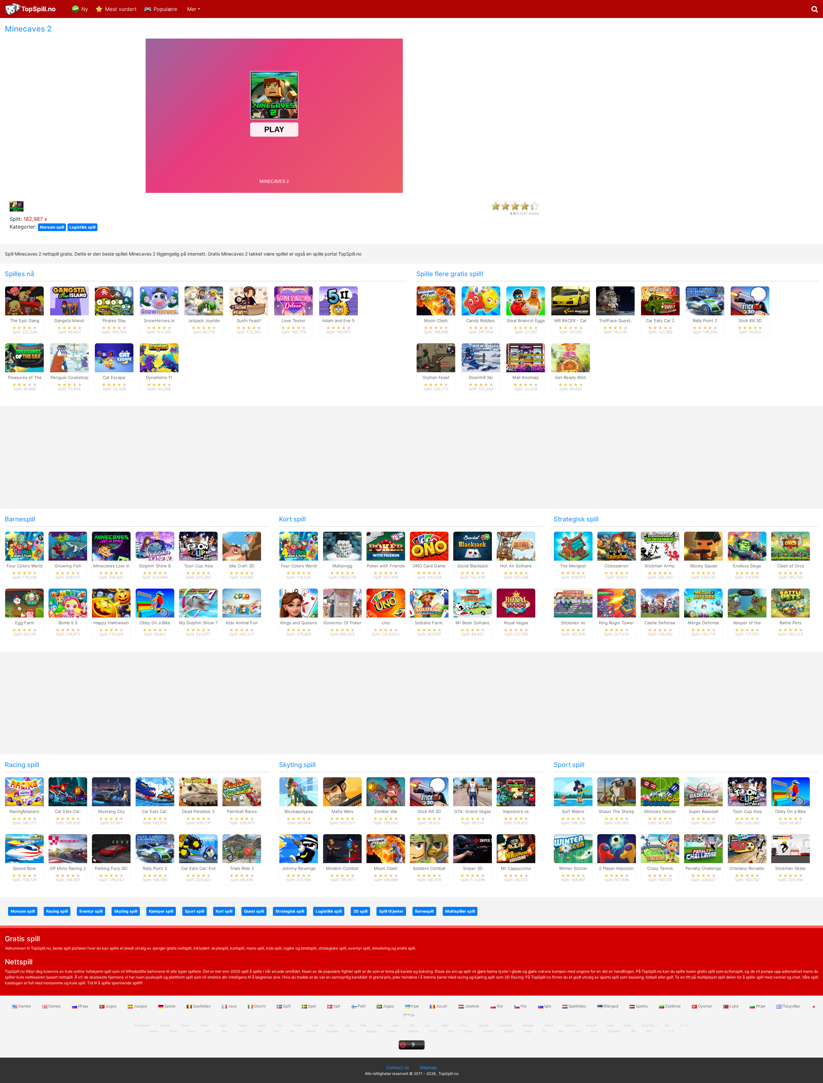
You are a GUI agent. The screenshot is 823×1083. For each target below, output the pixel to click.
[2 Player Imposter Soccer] (616, 848)
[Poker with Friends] (385, 546)
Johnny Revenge (299, 868)
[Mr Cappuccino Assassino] (516, 848)
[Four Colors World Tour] (24, 546)
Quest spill (254, 911)
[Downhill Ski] (481, 357)
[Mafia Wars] (342, 791)
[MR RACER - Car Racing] (570, 300)
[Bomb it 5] (68, 603)
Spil (336, 1006)
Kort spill (292, 519)
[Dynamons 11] (159, 357)
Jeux (232, 1006)
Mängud (610, 1006)
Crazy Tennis (660, 868)
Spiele (169, 1006)
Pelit (361, 1006)
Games (24, 1006)
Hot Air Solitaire (516, 565)
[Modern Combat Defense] (342, 848)
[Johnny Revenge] (298, 848)
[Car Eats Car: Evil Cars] (198, 848)
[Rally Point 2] (705, 300)
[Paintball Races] (241, 791)
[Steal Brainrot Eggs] (525, 300)
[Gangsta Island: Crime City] (69, 300)
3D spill (360, 911)
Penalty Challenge (703, 868)
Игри (760, 1006)
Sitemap (428, 1067)
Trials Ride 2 (242, 868)
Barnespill (20, 519)
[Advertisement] (686, 120)
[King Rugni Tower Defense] (616, 603)
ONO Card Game (429, 565)
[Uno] (385, 603)
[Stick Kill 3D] (750, 300)
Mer (191, 9)
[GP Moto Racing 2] (68, 848)
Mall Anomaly (525, 377)
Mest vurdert (121, 9)
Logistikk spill (82, 227)
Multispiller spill (460, 911)
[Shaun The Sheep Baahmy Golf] (616, 791)
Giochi (260, 1006)
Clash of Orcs (790, 565)
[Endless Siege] (747, 546)
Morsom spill (52, 227)
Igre (547, 1006)
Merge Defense (703, 622)
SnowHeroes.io (159, 320)
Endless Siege (747, 565)
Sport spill (569, 765)
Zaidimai (673, 1006)
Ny (84, 9)
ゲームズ (668, 1031)
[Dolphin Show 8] (155, 546)
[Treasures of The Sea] (24, 357)
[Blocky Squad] (703, 546)
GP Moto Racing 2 (68, 868)
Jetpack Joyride (204, 320)
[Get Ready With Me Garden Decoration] (570, 357)
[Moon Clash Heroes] (436, 300)
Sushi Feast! (249, 320)
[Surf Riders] (573, 791)
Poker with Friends (386, 565)
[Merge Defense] (703, 603)
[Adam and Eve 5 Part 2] (338, 300)
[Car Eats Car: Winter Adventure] (155, 791)
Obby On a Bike (155, 622)
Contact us (397, 1067)
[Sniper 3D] (472, 848)
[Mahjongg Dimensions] (342, 546)
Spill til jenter (391, 911)
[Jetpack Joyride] (204, 300)
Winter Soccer (573, 868)
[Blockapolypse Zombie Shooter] (298, 791)
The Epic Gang (24, 320)
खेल (633, 1031)
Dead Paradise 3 (198, 811)
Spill (287, 1006)
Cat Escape (114, 377)
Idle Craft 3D (241, 565)
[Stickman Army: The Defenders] (660, 546)
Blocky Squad (703, 565)
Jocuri (441, 1006)
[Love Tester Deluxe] (293, 300)
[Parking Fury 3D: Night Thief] (111, 848)
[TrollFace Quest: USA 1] (615, 300)
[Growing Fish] (68, 546)
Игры (83, 1006)
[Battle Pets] (790, 603)
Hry (524, 1006)
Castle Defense (660, 622)
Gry (500, 1006)
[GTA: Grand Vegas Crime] (472, 791)
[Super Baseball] (703, 791)
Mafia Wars (342, 811)
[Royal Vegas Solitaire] (516, 603)
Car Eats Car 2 (660, 320)
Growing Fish (68, 565)
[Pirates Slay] (114, 300)
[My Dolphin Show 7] (198, 603)
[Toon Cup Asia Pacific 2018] (198, 546)
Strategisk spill (576, 519)
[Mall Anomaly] (525, 357)
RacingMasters (24, 811)
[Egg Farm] (24, 603)
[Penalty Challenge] (703, 848)
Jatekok (472, 1006)
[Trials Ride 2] (241, 848)
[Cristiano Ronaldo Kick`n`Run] (747, 848)
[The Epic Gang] (24, 300)
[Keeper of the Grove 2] (747, 603)
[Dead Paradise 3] (198, 791)
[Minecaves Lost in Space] (111, 546)
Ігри (415, 1006)
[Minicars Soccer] (660, 791)
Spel (312, 1006)
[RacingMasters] (24, 791)
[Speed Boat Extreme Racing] (24, 848)
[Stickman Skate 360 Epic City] (790, 848)
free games (141, 1025)
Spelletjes (202, 1006)
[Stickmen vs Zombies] (573, 603)
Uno (386, 622)
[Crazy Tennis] (660, 848)
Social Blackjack (472, 565)
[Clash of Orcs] (790, 546)
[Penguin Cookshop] (69, 357)
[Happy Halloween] (111, 603)
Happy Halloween (111, 622)
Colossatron (616, 565)
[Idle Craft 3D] (241, 546)
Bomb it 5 (68, 622)
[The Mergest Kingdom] (573, 546)
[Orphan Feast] (436, 357)
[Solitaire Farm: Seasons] (429, 603)
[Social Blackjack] (472, 546)
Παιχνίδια (791, 1006)
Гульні (468, 1031)
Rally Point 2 (705, 320)
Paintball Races (242, 811)
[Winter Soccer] (573, 848)
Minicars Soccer (660, 811)
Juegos (140, 1006)
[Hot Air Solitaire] (516, 546)
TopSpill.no (38, 9)
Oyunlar (705, 1006)
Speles (642, 1006)
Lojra (733, 1006)
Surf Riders (573, 811)
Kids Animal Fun (242, 622)
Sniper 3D (473, 868)
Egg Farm (24, 622)
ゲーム (684, 1025)
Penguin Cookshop (69, 377)
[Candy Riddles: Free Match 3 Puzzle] (481, 300)
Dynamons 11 (159, 377)
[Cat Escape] (114, 357)
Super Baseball (703, 811)
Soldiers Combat (429, 868)
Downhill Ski (481, 377)
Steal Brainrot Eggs (526, 320)
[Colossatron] (616, 546)
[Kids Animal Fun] (241, 603)
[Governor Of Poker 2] (342, 603)
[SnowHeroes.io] (159, 300)
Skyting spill (297, 765)
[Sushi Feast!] (249, 300)
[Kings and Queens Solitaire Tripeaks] (298, 603)
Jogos (110, 1006)
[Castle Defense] (660, 603)
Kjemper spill (161, 911)
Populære (165, 9)
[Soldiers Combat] (429, 848)
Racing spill (22, 765)
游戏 (649, 1031)
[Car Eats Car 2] (660, 300)
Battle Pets (790, 622)
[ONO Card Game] (429, 546)
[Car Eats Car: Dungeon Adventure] (68, 791)
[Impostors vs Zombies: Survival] (516, 791)
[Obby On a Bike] (155, 603)
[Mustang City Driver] (111, 791)
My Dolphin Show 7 (198, 622)
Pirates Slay (114, 320)
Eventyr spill (91, 911)
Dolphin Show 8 (155, 565)
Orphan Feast (435, 377)
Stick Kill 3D (750, 320)
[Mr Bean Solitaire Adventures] (472, 603)
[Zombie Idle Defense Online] (385, 791)
